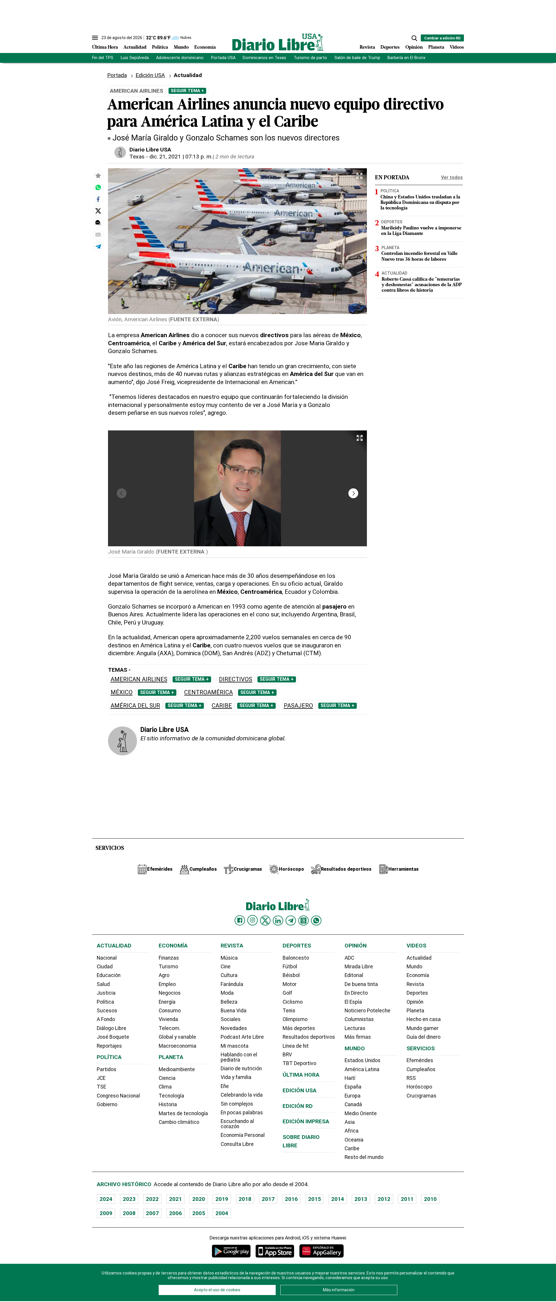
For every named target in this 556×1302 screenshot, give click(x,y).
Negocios (170, 993)
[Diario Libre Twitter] (265, 920)
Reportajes (109, 1046)
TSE (101, 1087)
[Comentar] (98, 222)
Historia (168, 1104)
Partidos (106, 1069)
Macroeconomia (177, 1046)
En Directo (356, 993)
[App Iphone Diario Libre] (275, 1250)
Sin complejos (237, 1104)
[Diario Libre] (278, 42)
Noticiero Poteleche (367, 1011)
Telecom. (169, 1028)
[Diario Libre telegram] (291, 920)
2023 (129, 1199)
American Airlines (139, 679)
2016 (291, 1199)
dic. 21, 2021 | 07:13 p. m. (181, 156)
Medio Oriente (361, 1113)
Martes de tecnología (183, 1113)
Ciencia (167, 1078)
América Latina (362, 1069)
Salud (103, 984)
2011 (407, 1199)
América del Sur (135, 706)
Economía (205, 47)
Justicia (106, 993)
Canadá (353, 1104)
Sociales (231, 1019)
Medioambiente (177, 1069)
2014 (337, 1199)
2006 (175, 1213)
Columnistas (359, 1019)
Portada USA (223, 57)
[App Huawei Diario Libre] (321, 1250)
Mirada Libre (359, 966)
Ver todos (452, 177)
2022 (152, 1199)
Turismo (168, 966)
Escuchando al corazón (237, 1123)
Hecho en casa (424, 1019)
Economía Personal (243, 1135)
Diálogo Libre (111, 1028)
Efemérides (420, 1060)
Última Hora (105, 47)
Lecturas (355, 1028)
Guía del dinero (423, 1037)
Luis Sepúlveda (135, 57)
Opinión (414, 47)
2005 (198, 1213)
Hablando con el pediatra (239, 1057)
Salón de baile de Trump (357, 57)
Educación (108, 975)
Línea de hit (296, 1046)
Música (229, 958)
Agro (164, 975)
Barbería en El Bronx (406, 57)
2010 (430, 1199)
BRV (287, 1055)
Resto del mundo (364, 1157)
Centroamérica (208, 692)
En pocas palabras (242, 1112)
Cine (226, 966)
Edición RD (298, 1106)
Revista (367, 47)
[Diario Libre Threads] (303, 920)
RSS (411, 1078)
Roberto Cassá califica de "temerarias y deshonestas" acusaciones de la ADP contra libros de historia (422, 285)
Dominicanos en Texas (264, 57)
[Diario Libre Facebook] (240, 920)
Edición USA (150, 75)
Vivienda (168, 1019)
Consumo (170, 1011)
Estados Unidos (363, 1060)
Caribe (222, 706)
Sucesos (107, 1011)
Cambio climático (179, 1122)
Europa (353, 1096)
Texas (137, 156)
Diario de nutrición (241, 1068)
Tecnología (171, 1096)
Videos (457, 47)
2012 (384, 1199)
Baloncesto (296, 958)
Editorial (354, 975)
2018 (245, 1199)
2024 (106, 1199)
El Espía (353, 1002)
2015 (314, 1199)
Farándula (232, 984)
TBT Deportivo (299, 1063)
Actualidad (135, 47)
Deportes (390, 47)
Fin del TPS (102, 57)
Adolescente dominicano (180, 57)
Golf (287, 993)
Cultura (229, 975)
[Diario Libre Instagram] (252, 920)
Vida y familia (236, 1077)
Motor (290, 984)
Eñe (225, 1086)
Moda (227, 993)
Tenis (289, 1011)
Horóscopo (419, 1087)
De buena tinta (361, 984)
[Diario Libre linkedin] (278, 920)
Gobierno (107, 1104)
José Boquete (113, 1037)
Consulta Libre (237, 1144)
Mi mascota (234, 1046)
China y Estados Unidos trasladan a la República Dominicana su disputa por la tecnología (420, 203)
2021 (175, 1199)
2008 (129, 1213)
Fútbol (290, 966)
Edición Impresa (306, 1121)
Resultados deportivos (309, 1037)
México (122, 692)
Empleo (167, 984)
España (353, 1087)
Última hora (301, 1074)
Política (160, 47)
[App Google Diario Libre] (231, 1250)
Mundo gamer (422, 1028)
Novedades (234, 1028)
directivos (235, 679)
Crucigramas (421, 1096)
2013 (360, 1199)
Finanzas (169, 958)
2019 (221, 1199)
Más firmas (358, 1037)
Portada (117, 75)
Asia (350, 1122)
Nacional (107, 958)
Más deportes (299, 1028)
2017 (268, 1199)
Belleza (229, 1002)
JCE (101, 1078)
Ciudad (105, 966)
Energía (167, 1002)
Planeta (436, 47)
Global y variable (177, 1037)
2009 (106, 1213)
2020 (198, 1199)
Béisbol (291, 975)
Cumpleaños (421, 1069)
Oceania (354, 1140)
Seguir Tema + (187, 90)
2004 (221, 1213)
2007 (152, 1213)
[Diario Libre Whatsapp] (316, 920)
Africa (352, 1131)
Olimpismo (295, 1019)
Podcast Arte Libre (242, 1037)
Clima (165, 1087)
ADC (349, 958)
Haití (350, 1078)
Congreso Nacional (118, 1096)
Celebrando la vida (242, 1095)
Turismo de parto (310, 57)
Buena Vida (233, 1011)
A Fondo (106, 1019)
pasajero (298, 706)
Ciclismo (293, 1002)
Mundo (181, 47)
